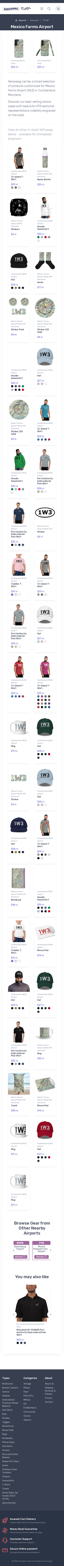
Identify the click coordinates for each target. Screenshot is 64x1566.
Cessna (27, 1416)
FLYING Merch (30, 1408)
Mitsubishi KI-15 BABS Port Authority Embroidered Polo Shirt (31, 1332)
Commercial (29, 1412)
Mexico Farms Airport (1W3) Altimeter (17, 223)
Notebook (16, 900)
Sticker (41, 532)
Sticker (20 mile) (43, 330)
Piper (26, 1392)
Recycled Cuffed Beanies (10, 1456)
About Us (49, 1383)
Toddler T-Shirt (16, 585)
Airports (22, 20)
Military (27, 1400)
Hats (4, 1414)
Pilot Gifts (28, 1396)
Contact (49, 1402)
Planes (27, 1388)
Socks (40, 282)
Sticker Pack (17, 329)
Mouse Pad (42, 950)
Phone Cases (8, 1442)
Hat (13, 279)
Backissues (7, 1383)
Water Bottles (9, 1503)
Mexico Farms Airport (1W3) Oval (44, 527)
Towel (14, 1105)
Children (6, 1396)
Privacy (48, 1398)
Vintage (27, 1383)
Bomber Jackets (10, 1388)
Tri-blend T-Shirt (17, 178)
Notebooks (7, 1438)
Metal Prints (8, 1426)
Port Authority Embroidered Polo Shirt (45, 481)
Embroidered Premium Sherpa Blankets (10, 1403)
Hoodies (6, 1418)
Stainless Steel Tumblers (9, 1471)
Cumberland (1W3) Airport (18, 172)
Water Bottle (44, 179)
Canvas (5, 1392)
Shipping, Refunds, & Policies (50, 1391)
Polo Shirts (7, 1446)
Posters (6, 1450)
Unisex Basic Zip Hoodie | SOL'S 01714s (10, 1495)
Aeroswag (47, 1561)
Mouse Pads (8, 1430)
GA (25, 1404)
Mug (13, 746)
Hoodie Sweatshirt (43, 227)
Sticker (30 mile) (17, 432)
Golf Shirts (7, 1410)
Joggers (6, 1422)
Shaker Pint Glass (10, 1461)
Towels (5, 1488)
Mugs (4, 1434)
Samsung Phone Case (18, 62)
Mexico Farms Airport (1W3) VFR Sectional (44, 174)
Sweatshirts (8, 1480)
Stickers (15, 229)
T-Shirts (6, 1484)
